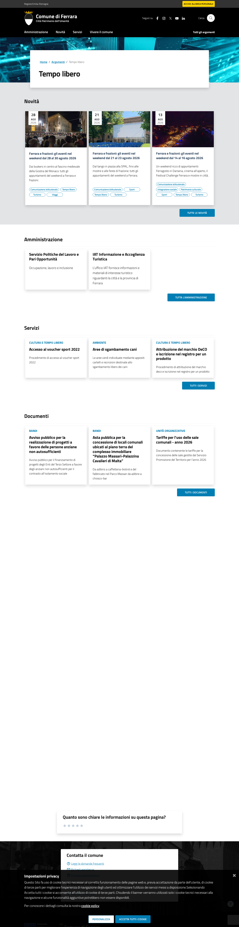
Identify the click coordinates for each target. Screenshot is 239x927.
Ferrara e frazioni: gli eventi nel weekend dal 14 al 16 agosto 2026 (179, 155)
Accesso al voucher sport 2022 (54, 349)
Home (43, 62)
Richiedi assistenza (82, 869)
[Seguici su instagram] (162, 17)
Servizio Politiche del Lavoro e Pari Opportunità (54, 256)
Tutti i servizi (198, 386)
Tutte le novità (197, 213)
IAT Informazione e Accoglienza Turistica (119, 256)
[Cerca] (211, 18)
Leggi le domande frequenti (87, 863)
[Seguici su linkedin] (182, 17)
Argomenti (58, 62)
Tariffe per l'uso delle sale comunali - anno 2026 (177, 439)
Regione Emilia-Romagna (36, 4)
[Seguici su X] (169, 17)
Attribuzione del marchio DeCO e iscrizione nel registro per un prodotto (181, 354)
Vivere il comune (101, 31)
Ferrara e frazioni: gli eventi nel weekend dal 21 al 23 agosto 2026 (116, 155)
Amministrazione (36, 31)
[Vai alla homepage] (30, 18)
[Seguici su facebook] (156, 17)
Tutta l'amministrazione (191, 297)
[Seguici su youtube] (175, 17)
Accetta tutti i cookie (133, 919)
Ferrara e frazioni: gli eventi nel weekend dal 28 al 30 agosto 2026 (52, 155)
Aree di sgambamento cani (115, 349)
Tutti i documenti (196, 492)
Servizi (77, 31)
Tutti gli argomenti (204, 32)
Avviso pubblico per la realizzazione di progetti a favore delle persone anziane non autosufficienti (53, 444)
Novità (60, 31)
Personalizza (101, 919)
